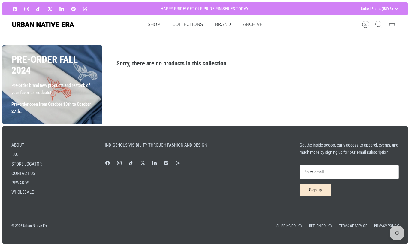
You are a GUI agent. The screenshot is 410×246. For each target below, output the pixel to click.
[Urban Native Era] (42, 24)
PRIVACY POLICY (386, 226)
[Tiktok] (38, 8)
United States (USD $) (377, 9)
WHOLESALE (22, 192)
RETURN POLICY (320, 226)
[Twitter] (50, 8)
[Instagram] (26, 8)
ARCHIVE (252, 24)
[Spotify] (73, 8)
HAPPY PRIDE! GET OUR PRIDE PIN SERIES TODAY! (205, 8)
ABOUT (17, 145)
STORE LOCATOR (26, 164)
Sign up (315, 190)
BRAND (223, 24)
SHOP (154, 24)
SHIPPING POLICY (289, 226)
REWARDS (20, 183)
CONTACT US (23, 173)
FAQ (15, 154)
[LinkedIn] (62, 8)
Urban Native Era (35, 226)
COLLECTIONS (187, 24)
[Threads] (85, 8)
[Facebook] (15, 8)
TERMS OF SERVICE (353, 226)
